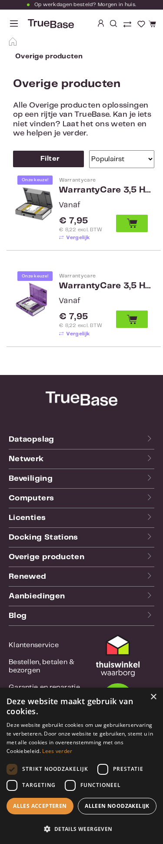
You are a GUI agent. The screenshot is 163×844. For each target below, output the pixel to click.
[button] (81, 829)
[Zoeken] (113, 24)
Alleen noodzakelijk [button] (117, 806)
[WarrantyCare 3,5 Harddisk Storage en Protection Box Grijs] (33, 203)
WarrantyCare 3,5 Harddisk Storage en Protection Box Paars (105, 286)
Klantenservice (34, 645)
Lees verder (57, 751)
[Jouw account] (100, 24)
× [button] (153, 697)
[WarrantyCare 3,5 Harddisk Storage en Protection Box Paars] (33, 299)
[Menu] (14, 24)
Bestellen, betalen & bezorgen (42, 666)
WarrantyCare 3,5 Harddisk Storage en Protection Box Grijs (105, 190)
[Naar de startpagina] (50, 23)
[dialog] (81, 766)
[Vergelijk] (128, 25)
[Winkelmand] (151, 24)
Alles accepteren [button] (40, 806)
